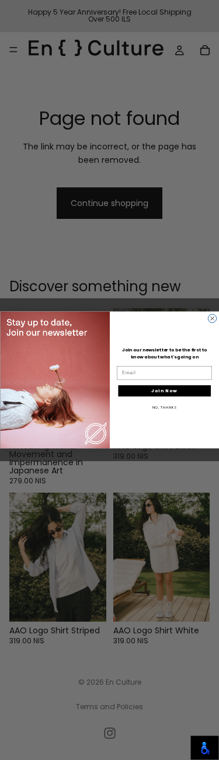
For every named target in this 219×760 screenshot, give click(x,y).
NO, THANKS (164, 407)
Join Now (164, 391)
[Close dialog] (212, 319)
